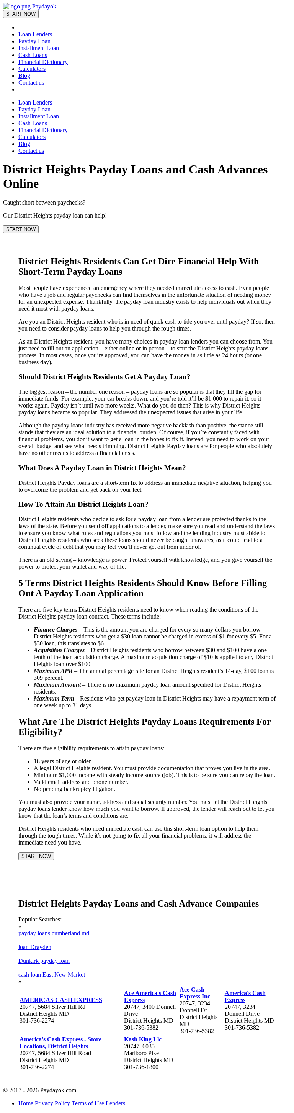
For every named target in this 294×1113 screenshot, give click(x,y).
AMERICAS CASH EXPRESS (61, 1000)
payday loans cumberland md (53, 933)
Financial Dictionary (43, 62)
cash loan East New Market (51, 974)
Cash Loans (32, 55)
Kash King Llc (143, 1039)
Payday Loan (34, 41)
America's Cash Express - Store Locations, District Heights (60, 1042)
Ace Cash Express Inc (195, 993)
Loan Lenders (35, 34)
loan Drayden (34, 947)
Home (26, 1103)
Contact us (31, 82)
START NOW (21, 14)
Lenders (115, 1103)
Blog (24, 75)
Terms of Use (89, 1103)
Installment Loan (38, 48)
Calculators (32, 68)
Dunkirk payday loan (44, 961)
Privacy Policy (53, 1103)
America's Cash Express (245, 996)
